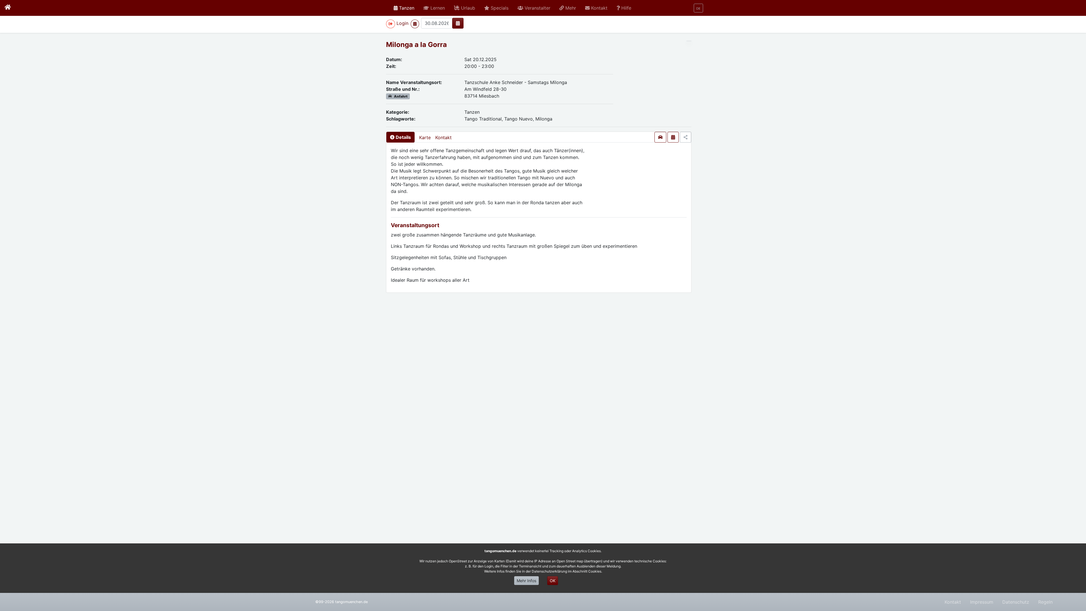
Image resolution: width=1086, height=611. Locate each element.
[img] (458, 23)
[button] (434, 8)
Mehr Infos (526, 580)
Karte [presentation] (425, 137)
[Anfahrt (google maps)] (660, 137)
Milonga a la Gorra (416, 44)
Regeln (1045, 602)
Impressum (981, 602)
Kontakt (443, 137)
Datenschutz (1015, 602)
